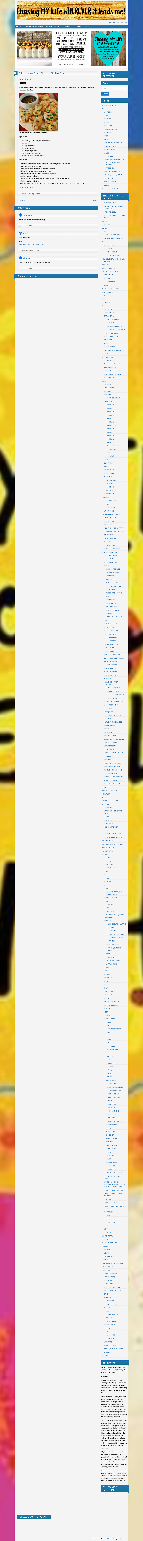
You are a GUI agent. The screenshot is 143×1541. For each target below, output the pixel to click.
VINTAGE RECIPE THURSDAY (113, 777)
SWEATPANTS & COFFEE (114, 593)
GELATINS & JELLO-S (113, 957)
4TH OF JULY (108, 384)
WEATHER (107, 1253)
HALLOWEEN (108, 463)
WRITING (105, 1356)
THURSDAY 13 (110, 600)
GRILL (106, 985)
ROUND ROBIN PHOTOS (111, 705)
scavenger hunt (108, 712)
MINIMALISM (106, 794)
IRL (105, 295)
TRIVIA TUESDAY (111, 603)
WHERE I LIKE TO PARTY (34, 27)
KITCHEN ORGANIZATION (112, 374)
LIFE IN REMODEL (110, 212)
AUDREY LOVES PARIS (113, 569)
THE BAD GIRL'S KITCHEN (112, 834)
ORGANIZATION (109, 378)
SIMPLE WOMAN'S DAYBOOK (113, 722)
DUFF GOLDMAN (111, 252)
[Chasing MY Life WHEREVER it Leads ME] (71, 10)
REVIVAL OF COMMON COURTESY (115, 701)
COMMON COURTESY (111, 627)
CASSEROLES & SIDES (111, 129)
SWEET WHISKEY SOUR (113, 235)
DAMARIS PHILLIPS (114, 1090)
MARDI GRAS (108, 466)
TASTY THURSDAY (110, 746)
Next (95, 201)
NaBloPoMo (108, 679)
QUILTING (107, 278)
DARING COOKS (111, 641)
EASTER (106, 460)
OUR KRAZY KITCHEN (113, 691)
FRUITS (106, 136)
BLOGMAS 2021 (111, 429)
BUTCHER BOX (110, 1063)
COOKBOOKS (108, 249)
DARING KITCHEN (110, 634)
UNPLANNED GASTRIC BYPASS (116, 329)
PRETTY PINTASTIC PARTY (113, 698)
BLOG (107, 1053)
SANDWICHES (108, 156)
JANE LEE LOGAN (112, 579)
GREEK (106, 981)
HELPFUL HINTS (107, 357)
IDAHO (106, 1294)
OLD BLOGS (106, 804)
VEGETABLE (110, 911)
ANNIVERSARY (109, 388)
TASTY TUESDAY (109, 749)
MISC (103, 797)
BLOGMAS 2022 (111, 432)
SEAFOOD (109, 1043)
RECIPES (19, 27)
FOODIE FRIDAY (109, 651)
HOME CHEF (110, 1135)
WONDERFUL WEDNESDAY (112, 784)
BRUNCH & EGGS (109, 126)
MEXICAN (107, 998)
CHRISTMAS (108, 401)
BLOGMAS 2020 (111, 425)
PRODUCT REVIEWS (108, 848)
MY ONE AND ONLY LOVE (110, 801)
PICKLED (107, 1009)
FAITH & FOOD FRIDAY (111, 644)
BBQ (105, 875)
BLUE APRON (110, 1056)
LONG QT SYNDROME (111, 336)
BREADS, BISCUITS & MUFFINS (116, 924)
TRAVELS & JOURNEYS (73, 27)
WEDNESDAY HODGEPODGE (113, 780)
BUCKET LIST (108, 525)
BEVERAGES (108, 119)
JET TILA (110, 1101)
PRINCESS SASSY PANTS (114, 586)
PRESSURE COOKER (110, 1019)
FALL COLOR (110, 1301)
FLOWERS (107, 302)
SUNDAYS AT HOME (110, 736)
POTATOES (109, 904)
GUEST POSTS (108, 824)
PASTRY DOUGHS (111, 964)
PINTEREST (109, 1152)
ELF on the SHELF (112, 446)
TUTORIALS (88, 27)
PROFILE (107, 830)
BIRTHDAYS (107, 391)
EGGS (107, 888)
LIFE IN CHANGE (111, 323)
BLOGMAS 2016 (111, 412)
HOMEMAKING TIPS (110, 367)
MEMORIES (107, 542)
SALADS (106, 153)
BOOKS (104, 242)
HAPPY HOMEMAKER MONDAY (114, 658)
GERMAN (107, 974)
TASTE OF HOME (111, 1162)
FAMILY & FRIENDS (108, 292)
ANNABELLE (111, 449)
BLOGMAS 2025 (111, 442)
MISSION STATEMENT (111, 827)
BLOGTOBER (108, 395)
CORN (108, 1219)
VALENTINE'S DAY (110, 490)
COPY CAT (109, 1070)
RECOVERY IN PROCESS (114, 326)
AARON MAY (111, 1084)
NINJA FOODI (110, 1199)
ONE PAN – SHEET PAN (111, 1002)
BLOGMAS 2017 (111, 415)
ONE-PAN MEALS (107, 841)
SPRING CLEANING (108, 1256)
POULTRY (109, 1039)
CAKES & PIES (110, 927)
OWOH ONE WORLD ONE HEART (112, 844)
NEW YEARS (108, 477)
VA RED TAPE (106, 1352)
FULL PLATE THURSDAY (112, 655)
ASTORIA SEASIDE (112, 1314)
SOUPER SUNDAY (109, 725)
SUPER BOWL (106, 1260)
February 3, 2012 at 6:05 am (30, 269)
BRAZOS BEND (111, 1335)
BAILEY (111, 456)
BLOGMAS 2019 (111, 422)
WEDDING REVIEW (110, 1345)
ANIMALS (105, 228)
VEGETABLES (108, 178)
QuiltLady (37, 194)
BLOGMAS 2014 (111, 405)
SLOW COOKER (109, 168)
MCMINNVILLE (111, 1318)
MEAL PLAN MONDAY (111, 668)
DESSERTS (107, 132)
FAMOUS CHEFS (111, 1080)
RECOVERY (105, 1239)
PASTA (108, 901)
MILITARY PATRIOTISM (109, 790)
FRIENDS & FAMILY (112, 1125)
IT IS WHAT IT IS (109, 535)
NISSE (109, 453)
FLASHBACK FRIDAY (112, 572)
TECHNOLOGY (106, 1270)
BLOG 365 (107, 566)
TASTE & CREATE (107, 1267)
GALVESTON (110, 1338)
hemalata (27, 215)
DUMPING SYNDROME (113, 319)
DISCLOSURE (108, 820)
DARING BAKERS (111, 637)
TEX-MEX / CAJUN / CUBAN (113, 175)
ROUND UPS (108, 708)
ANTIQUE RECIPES (112, 1049)
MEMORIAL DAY (109, 470)
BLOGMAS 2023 (111, 436)
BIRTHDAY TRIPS (109, 1277)
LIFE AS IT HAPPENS (109, 518)
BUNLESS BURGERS (114, 1029)
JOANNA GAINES (111, 1138)
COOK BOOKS (110, 1067)
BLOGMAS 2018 (111, 418)
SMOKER (108, 878)
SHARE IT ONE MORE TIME (113, 715)
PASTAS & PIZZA (109, 150)
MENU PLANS (106, 787)
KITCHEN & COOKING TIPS (112, 371)
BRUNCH (107, 885)
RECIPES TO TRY (107, 1236)
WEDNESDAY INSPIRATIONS (113, 549)
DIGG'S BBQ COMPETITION (110, 289)
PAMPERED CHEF (112, 1149)
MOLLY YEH (111, 1108)
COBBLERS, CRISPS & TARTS (115, 934)
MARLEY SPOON (111, 1145)
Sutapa (26, 258)
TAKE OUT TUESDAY (110, 742)
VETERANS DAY (109, 494)
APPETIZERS (108, 112)
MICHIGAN (107, 1297)
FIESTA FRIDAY (109, 648)
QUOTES (106, 504)
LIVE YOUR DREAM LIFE (112, 538)
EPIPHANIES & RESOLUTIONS (113, 531)
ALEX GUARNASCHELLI (115, 1087)
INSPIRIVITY (110, 576)
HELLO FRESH (110, 1132)
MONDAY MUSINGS (110, 675)
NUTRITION (107, 343)
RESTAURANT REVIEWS (110, 1243)
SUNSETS (107, 1249)
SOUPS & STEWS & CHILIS (112, 1203)
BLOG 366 (107, 620)
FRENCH (106, 967)
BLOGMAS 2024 (111, 439)
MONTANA (107, 1308)
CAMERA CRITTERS (110, 624)
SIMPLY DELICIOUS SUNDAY (115, 695)
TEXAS (106, 1332)
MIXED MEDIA (108, 275)
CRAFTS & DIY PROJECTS (110, 272)
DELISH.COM (110, 1073)
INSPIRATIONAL (107, 497)
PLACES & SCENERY (110, 1325)
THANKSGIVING (109, 484)
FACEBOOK (109, 1077)
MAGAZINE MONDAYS (111, 661)
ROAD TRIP (107, 1328)
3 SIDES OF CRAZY (110, 807)
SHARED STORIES (110, 507)
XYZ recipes (107, 1232)
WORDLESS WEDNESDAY (114, 617)
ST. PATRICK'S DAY (110, 480)
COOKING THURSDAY (109, 268)
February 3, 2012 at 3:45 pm (30, 226)
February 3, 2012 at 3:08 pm (30, 251)
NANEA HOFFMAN (112, 583)
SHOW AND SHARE (110, 719)
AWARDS (107, 817)
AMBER (104, 221)
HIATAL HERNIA (109, 316)
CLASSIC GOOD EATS (113, 688)
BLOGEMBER (110, 487)
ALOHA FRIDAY (109, 559)
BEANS (108, 1215)
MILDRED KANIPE (112, 1321)
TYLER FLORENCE (113, 1118)
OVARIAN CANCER (110, 347)
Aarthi (26, 233)
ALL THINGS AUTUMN (113, 398)
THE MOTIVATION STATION (113, 837)
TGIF (107, 596)
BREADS (106, 122)
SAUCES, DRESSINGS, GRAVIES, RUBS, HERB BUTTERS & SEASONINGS (114, 162)
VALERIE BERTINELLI (114, 1121)
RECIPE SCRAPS (111, 665)
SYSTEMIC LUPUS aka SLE (112, 350)
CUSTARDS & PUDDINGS (114, 944)
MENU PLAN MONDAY (111, 672)
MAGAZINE (109, 1142)
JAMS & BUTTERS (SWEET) (113, 143)
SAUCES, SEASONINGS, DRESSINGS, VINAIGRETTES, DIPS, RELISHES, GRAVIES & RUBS (115, 1184)
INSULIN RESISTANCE (111, 333)
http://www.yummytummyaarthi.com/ (31, 244)
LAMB (108, 1032)
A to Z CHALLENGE (110, 555)
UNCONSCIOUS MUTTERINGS (113, 773)
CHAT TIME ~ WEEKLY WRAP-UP (114, 528)
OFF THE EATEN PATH (113, 255)
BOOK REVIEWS (109, 245)
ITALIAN (106, 139)
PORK (107, 1036)
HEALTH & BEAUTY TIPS (112, 364)
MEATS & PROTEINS (110, 146)
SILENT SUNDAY (111, 589)
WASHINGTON (108, 1342)
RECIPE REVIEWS (109, 1046)
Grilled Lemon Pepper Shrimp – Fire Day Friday (42, 73)
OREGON (106, 1311)
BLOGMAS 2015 (111, 408)
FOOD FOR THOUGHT (111, 501)
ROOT (107, 1225)
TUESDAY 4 (107, 760)
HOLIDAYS (105, 381)
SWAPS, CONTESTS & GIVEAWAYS (113, 1263)
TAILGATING (110, 864)
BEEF (107, 1025)
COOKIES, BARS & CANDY (114, 938)
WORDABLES (110, 613)
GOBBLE (108, 1128)
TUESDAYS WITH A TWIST (112, 766)
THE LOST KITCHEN (112, 1166)
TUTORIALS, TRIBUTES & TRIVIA (112, 1349)
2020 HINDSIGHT (109, 521)
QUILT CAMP (108, 225)
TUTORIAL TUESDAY (112, 610)
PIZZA (106, 1012)
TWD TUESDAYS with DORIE (113, 770)
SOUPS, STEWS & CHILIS (112, 171)
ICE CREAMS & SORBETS (114, 960)
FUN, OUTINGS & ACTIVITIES (113, 1291)
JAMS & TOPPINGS (110, 991)
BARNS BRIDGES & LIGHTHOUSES (113, 238)
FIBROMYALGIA (109, 313)
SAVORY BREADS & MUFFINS (113, 1190)
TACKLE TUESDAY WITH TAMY (114, 739)
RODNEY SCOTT (112, 1114)
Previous (22, 201)
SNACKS (108, 861)
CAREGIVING (108, 309)
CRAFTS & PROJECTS (53, 27)
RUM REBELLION (111, 1304)
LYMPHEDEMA (108, 340)
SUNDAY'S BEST (109, 732)
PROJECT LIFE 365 (108, 851)
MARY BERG (111, 1104)
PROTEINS (107, 1022)
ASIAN (106, 115)
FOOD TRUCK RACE (114, 1097)
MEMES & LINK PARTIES (110, 552)
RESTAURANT (110, 1155)
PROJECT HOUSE (109, 545)
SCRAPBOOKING (109, 282)
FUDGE (108, 954)
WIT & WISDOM (109, 511)
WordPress (108, 1539)
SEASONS (105, 1246)
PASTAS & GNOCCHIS (111, 1005)
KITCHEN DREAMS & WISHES (111, 514)
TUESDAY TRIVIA (111, 607)
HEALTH (104, 306)
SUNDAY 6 (107, 729)
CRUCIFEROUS (110, 1222)
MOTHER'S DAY (109, 473)
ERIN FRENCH (112, 1169)
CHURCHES (105, 265)
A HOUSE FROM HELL (109, 203)
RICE (107, 908)
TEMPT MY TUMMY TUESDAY (113, 753)
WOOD (106, 285)
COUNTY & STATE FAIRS (112, 1287)
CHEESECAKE (112, 931)
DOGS (105, 231)
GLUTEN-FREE (108, 978)
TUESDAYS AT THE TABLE (112, 763)
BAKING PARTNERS (110, 562)
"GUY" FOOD (111, 868)
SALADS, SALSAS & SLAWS (113, 1173)
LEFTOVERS (108, 995)
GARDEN (104, 299)
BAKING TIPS (108, 360)
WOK (105, 1229)
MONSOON (109, 1284)
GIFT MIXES (111, 941)
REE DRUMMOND (113, 1111)
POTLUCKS (107, 1015)
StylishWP (123, 1539)
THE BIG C (107, 353)
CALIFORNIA (108, 1280)
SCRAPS (108, 1159)
